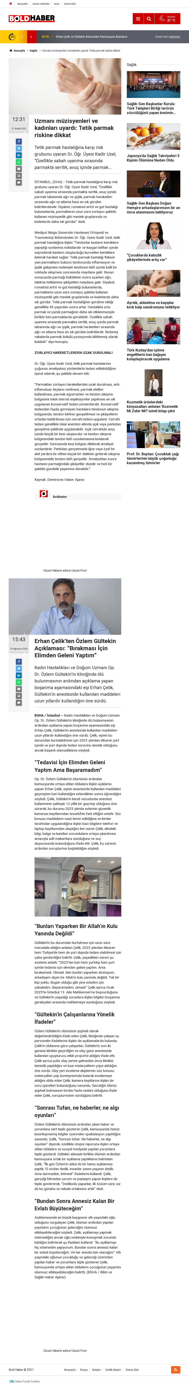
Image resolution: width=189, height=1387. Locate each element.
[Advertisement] (65, 537)
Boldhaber (60, 497)
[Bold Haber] (32, 18)
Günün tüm (167, 36)
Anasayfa (70, 1369)
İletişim (96, 1369)
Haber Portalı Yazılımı (27, 1381)
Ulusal (47, 570)
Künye (84, 1369)
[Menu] (138, 18)
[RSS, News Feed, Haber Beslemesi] (175, 1370)
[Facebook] (19, 142)
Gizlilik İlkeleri (113, 1369)
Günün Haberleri (40, 3)
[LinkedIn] (19, 155)
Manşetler (22, 3)
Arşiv (56, 3)
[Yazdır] (19, 176)
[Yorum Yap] (19, 183)
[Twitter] (19, 148)
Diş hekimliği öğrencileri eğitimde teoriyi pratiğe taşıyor (91, 36)
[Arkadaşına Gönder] (19, 169)
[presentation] (22, 37)
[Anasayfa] (11, 3)
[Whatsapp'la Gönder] (19, 162)
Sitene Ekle (70, 3)
